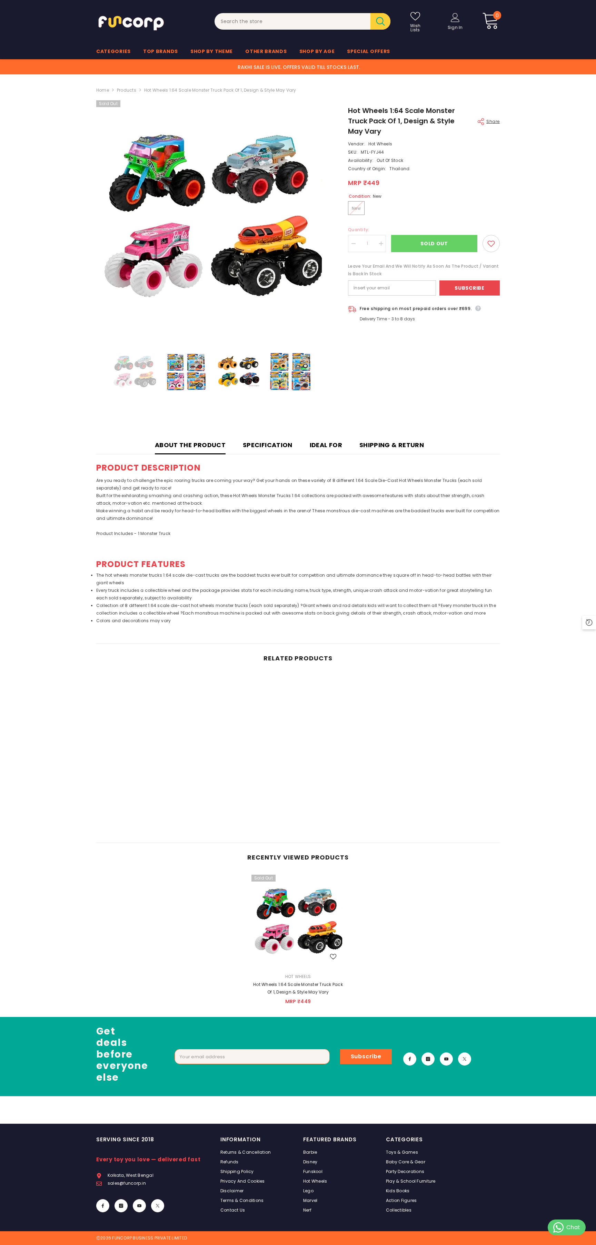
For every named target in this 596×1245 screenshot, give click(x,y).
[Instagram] (428, 1059)
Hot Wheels (380, 144)
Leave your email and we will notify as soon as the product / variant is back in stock (423, 270)
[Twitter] (464, 1059)
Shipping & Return (391, 445)
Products (126, 90)
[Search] (302, 21)
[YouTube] (446, 1059)
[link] (142, 816)
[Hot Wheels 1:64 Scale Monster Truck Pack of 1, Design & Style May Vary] (298, 921)
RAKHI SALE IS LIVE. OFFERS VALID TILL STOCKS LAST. (299, 67)
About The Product (190, 445)
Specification (267, 445)
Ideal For (326, 445)
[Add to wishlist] (491, 243)
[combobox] (293, 21)
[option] (212, 215)
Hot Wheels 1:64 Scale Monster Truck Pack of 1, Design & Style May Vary (298, 988)
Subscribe (469, 288)
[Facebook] (409, 1059)
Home (102, 90)
